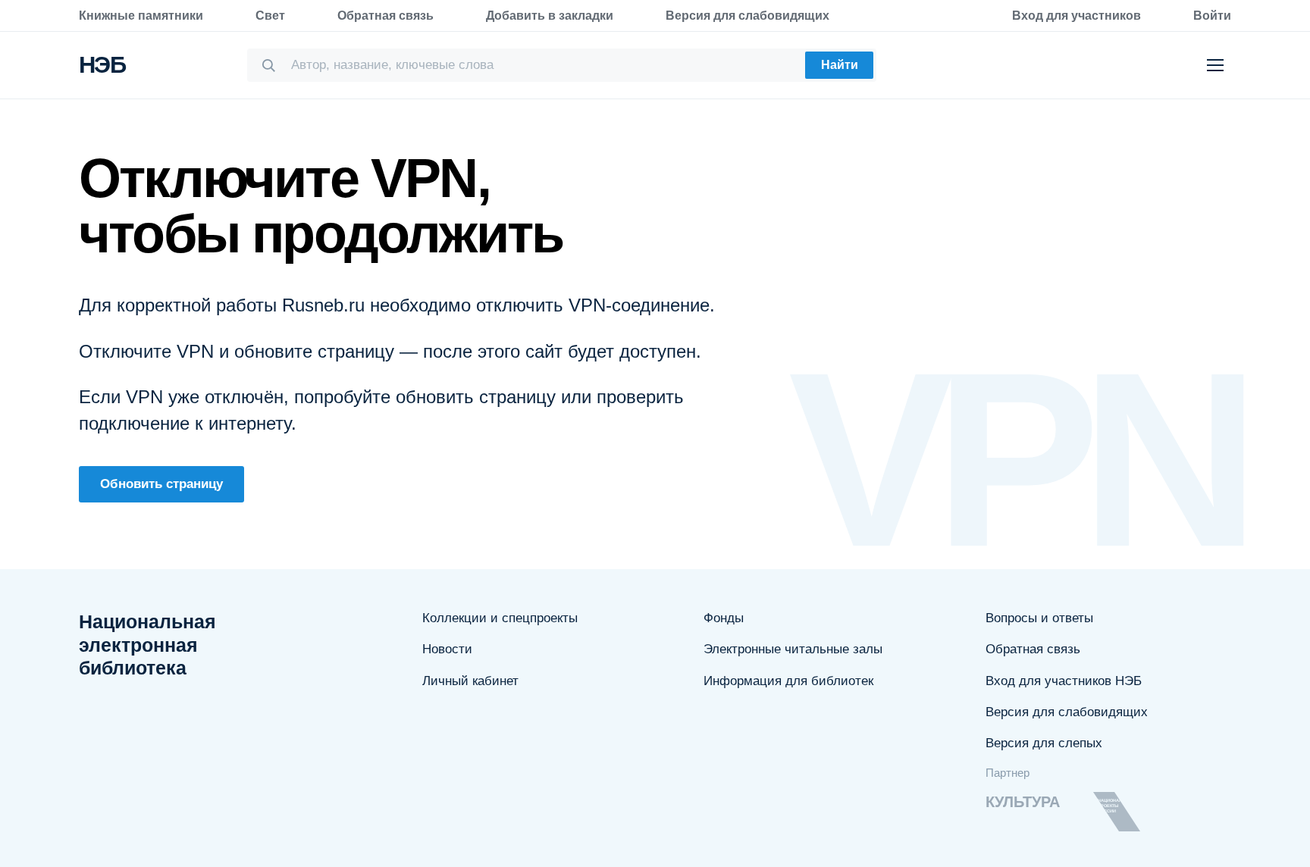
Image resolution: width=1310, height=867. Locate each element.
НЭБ (102, 65)
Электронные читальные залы (793, 649)
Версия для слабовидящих (747, 15)
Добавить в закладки (549, 15)
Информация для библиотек (788, 681)
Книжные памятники (141, 15)
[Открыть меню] (1215, 65)
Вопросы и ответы (1039, 618)
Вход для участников (1076, 15)
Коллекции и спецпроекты (500, 618)
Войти (1212, 15)
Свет (270, 15)
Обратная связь (385, 15)
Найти (839, 64)
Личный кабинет (470, 681)
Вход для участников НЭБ (1064, 681)
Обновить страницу (161, 484)
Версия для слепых (1044, 743)
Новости (447, 649)
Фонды (724, 618)
